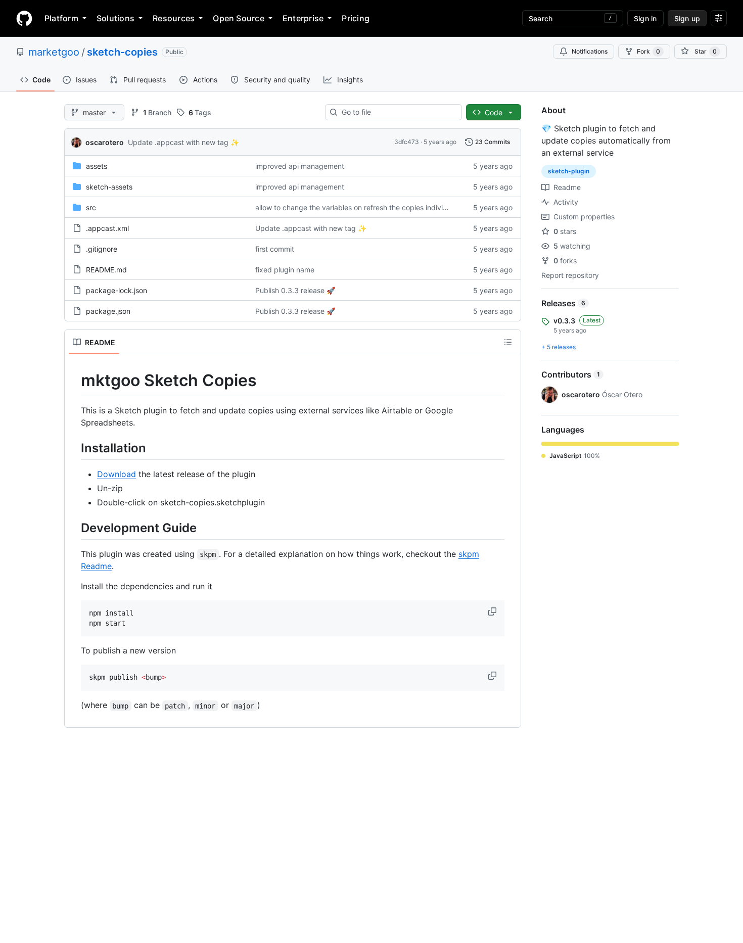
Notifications (590, 51)
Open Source (238, 18)
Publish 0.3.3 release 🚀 (295, 290)
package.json (108, 311)
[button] (493, 611)
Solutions (115, 18)
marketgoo (53, 52)
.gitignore (101, 249)
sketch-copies (122, 52)
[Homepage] (24, 18)
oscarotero (104, 142)
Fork (648, 51)
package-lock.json (116, 290)
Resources (174, 18)
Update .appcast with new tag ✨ (183, 142)
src (91, 207)
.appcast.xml (107, 228)
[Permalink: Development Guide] (74, 528)
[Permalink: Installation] (74, 448)
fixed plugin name (284, 269)
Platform (61, 18)
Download (116, 474)
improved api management (299, 166)
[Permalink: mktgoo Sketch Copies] (74, 380)
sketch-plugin (568, 171)
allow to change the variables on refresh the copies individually (358, 207)
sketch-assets (109, 186)
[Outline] (508, 342)
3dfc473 (406, 142)
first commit (274, 249)
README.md (106, 269)
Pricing (355, 18)
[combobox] (397, 112)
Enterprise (303, 18)
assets (96, 166)
